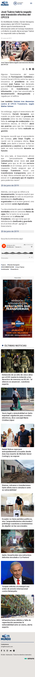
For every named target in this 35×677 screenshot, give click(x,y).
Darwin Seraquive (13, 265)
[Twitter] (27, 69)
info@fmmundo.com (7, 646)
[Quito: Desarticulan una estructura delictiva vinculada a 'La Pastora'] (17, 541)
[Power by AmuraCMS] (29, 659)
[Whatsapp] (23, 69)
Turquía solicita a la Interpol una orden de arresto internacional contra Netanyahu (15, 588)
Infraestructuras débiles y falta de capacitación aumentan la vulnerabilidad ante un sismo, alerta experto (17, 623)
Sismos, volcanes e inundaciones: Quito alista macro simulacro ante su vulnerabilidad (16, 487)
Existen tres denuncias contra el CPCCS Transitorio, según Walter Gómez (17, 103)
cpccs (4, 265)
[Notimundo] (5, 3)
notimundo (5, 269)
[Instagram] (7, 651)
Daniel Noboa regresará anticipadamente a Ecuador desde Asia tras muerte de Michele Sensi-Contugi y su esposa (17, 452)
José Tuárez (20, 267)
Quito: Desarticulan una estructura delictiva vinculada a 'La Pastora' (16, 556)
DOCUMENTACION (8, 267)
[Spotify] (14, 651)
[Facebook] (30, 69)
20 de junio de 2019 (10, 185)
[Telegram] (33, 69)
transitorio (14, 269)
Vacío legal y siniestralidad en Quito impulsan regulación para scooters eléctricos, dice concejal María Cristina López (17, 416)
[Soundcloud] (10, 651)
